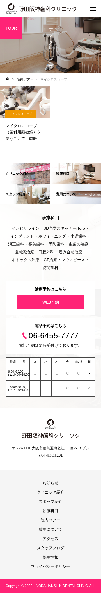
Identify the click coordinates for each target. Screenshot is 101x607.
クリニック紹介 (50, 492)
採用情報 (50, 557)
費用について (50, 529)
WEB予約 (50, 302)
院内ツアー (50, 520)
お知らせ (50, 483)
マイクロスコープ (21, 113)
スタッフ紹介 (50, 501)
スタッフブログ (50, 548)
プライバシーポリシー (50, 566)
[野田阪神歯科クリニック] (41, 8)
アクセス (50, 538)
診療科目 (50, 511)
